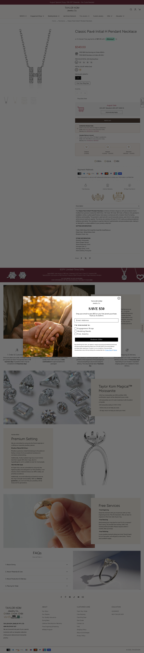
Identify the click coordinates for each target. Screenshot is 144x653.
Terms (115, 350)
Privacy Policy (108, 350)
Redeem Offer (97, 339)
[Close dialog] (119, 298)
